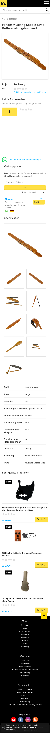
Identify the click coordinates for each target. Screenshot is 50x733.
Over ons (25, 660)
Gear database (10, 19)
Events (25, 640)
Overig (25, 643)
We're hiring (25, 672)
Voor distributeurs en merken (25, 669)
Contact (25, 675)
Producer (25, 625)
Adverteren (25, 663)
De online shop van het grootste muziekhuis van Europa (15, 205)
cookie (23, 727)
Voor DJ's (25, 695)
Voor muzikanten (25, 692)
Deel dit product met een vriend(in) (25, 159)
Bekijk (36, 202)
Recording (25, 701)
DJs (25, 628)
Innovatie (25, 634)
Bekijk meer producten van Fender (30, 92)
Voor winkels (25, 666)
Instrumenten (25, 631)
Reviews (25, 637)
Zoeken (47, 10)
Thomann (9, 199)
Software (25, 698)
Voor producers (25, 689)
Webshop (25, 646)
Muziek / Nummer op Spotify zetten (25, 704)
